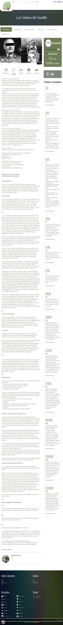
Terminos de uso (36, 622)
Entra (54, 2)
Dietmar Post (16, 555)
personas (47, 105)
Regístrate (60, 2)
